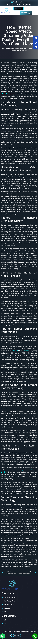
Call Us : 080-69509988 (19, 5)
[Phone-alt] (35, 636)
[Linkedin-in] (19, 635)
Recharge (18, 8)
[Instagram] (14, 635)
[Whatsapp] (2, 636)
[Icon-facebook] (10, 635)
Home (3, 48)
